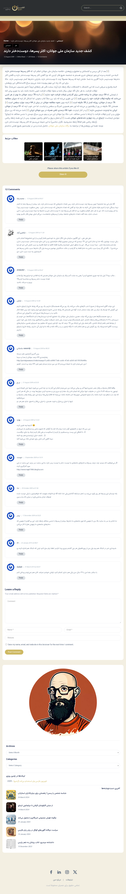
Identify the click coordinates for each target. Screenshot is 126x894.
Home (6, 41)
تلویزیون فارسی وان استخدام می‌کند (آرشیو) (30, 781)
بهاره (18, 420)
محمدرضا (20, 198)
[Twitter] (75, 872)
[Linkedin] (59, 872)
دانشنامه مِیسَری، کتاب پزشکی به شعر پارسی (36, 842)
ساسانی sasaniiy (23, 348)
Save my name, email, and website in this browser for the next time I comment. (41, 644)
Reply (21, 219)
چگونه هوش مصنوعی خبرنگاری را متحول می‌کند (37, 818)
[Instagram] (67, 872)
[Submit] (121, 8)
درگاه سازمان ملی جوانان (58, 126)
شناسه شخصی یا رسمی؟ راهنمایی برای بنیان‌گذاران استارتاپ (42, 793)
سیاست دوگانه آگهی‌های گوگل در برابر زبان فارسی (38, 830)
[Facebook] (51, 872)
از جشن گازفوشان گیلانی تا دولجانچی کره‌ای (35, 805)
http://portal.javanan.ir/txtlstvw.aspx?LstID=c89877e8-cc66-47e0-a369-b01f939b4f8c (52, 360)
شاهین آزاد (21, 232)
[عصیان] (14, 8)
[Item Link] (11, 795)
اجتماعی (60, 41)
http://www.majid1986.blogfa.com (30, 469)
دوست (19, 457)
